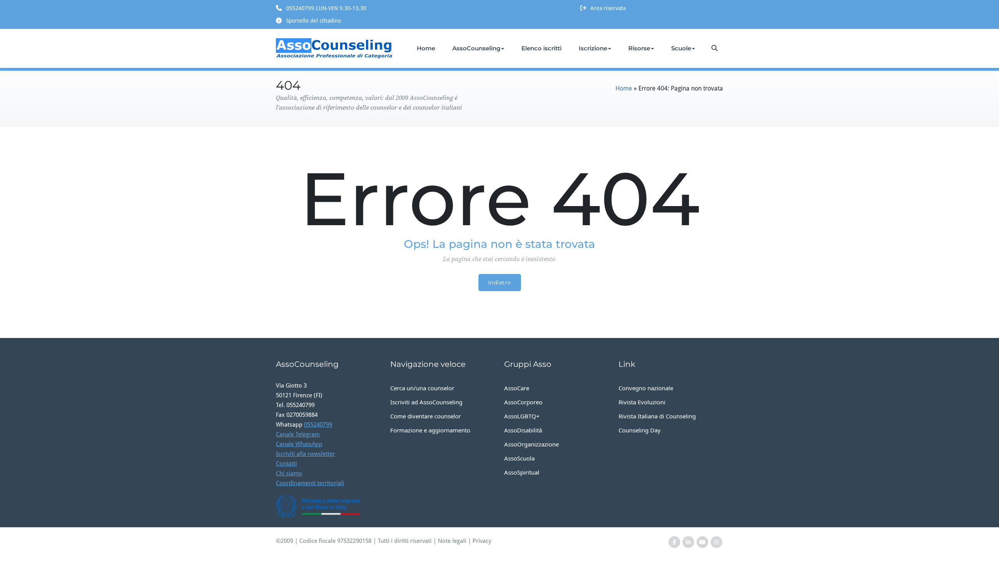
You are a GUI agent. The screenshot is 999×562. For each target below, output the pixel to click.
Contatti (286, 463)
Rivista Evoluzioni (642, 402)
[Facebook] (674, 542)
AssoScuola (519, 458)
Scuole (681, 48)
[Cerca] (715, 48)
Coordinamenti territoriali (310, 483)
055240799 (318, 424)
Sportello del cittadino (313, 21)
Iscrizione (593, 48)
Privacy (482, 540)
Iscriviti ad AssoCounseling (426, 402)
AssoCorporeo (523, 402)
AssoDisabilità (523, 430)
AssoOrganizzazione (531, 444)
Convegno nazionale (646, 388)
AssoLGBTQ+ (522, 416)
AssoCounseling (476, 48)
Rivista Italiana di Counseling (657, 416)
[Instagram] (716, 542)
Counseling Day (640, 430)
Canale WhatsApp (299, 444)
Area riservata (608, 8)
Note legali (452, 540)
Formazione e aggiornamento (430, 430)
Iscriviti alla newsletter (305, 453)
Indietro (499, 282)
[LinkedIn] (688, 542)
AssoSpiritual (521, 472)
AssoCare (516, 388)
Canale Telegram (298, 434)
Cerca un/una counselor (422, 388)
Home (426, 48)
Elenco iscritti (541, 48)
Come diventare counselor (425, 416)
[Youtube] (702, 542)
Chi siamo (289, 473)
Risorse (639, 48)
